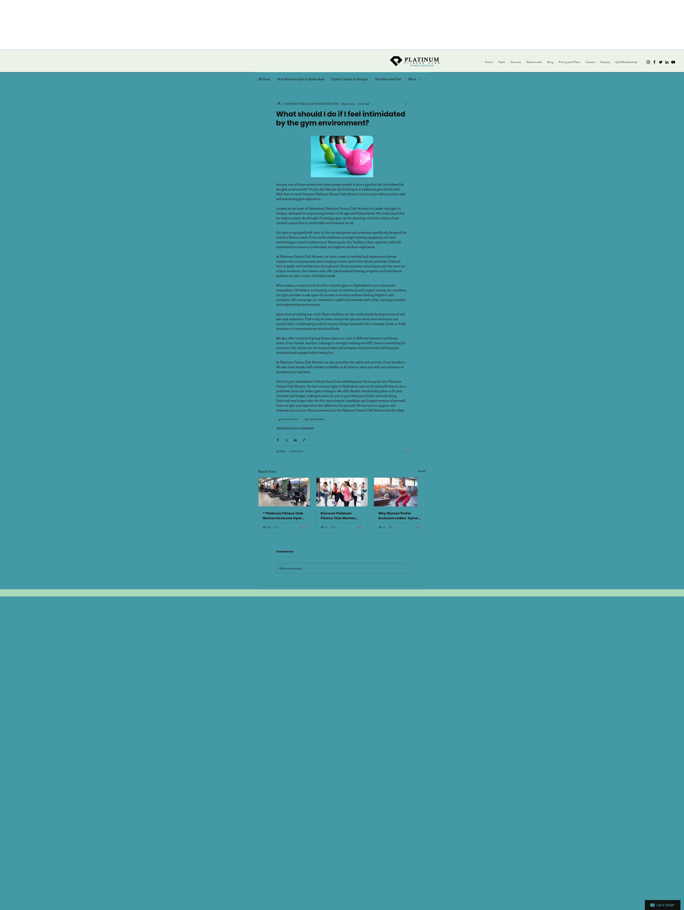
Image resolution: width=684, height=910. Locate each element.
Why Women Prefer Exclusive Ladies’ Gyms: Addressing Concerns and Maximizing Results (398, 515)
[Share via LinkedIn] (295, 440)
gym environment (288, 419)
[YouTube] (673, 62)
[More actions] (406, 103)
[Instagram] (648, 62)
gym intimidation (314, 419)
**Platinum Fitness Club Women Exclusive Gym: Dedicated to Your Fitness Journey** (283, 515)
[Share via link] (304, 440)
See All (422, 471)
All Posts (264, 79)
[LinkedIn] (667, 62)
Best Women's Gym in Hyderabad (300, 79)
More (412, 79)
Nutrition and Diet (388, 79)
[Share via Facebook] (277, 440)
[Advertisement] (107, 25)
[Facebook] (654, 62)
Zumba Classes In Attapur (349, 79)
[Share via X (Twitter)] (286, 440)
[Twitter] (660, 62)
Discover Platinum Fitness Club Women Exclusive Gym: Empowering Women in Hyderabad (340, 515)
